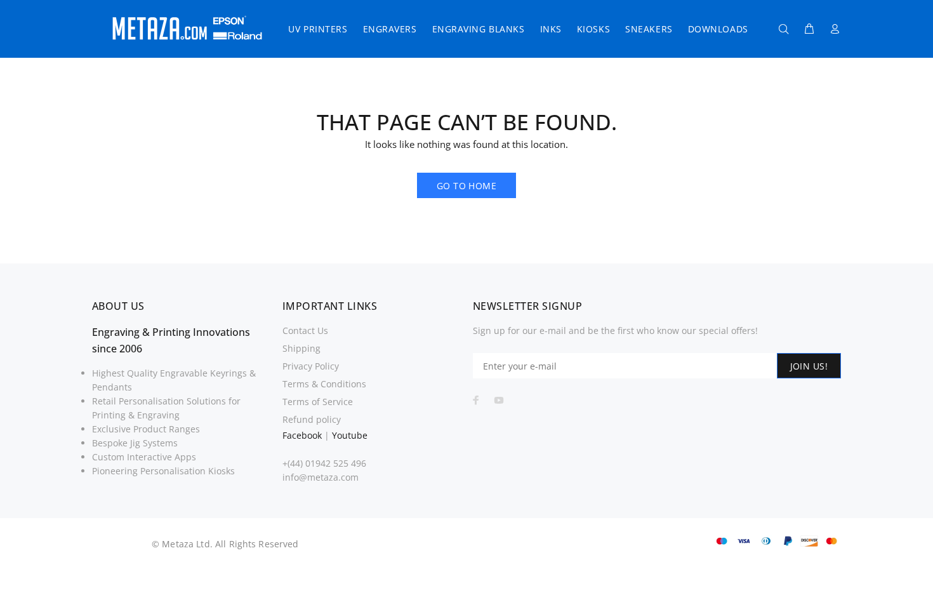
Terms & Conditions (324, 384)
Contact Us (305, 330)
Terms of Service (317, 402)
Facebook (302, 435)
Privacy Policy (310, 366)
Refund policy (311, 419)
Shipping (301, 348)
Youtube (349, 435)
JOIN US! (809, 366)
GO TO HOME (466, 186)
